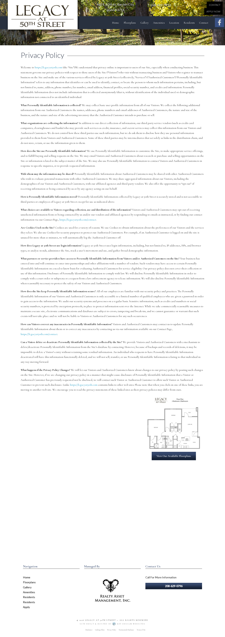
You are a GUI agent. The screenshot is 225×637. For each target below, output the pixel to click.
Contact (214, 4)
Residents (189, 22)
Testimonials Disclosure (126, 630)
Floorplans (130, 22)
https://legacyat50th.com (48, 67)
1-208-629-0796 (159, 5)
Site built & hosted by (112, 624)
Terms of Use (141, 630)
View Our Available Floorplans (174, 456)
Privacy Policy (111, 630)
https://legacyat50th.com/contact (77, 219)
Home (115, 22)
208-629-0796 (173, 586)
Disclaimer (88, 630)
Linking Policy (100, 630)
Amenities (159, 22)
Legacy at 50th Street (100, 620)
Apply (26, 607)
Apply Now (213, 11)
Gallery (144, 22)
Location (174, 22)
